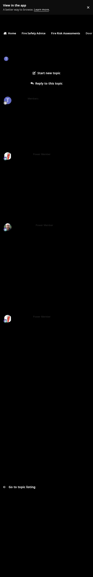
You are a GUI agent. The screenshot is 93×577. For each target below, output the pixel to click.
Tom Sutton (23, 225)
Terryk (15, 59)
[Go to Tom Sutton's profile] (7, 227)
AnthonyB (21, 154)
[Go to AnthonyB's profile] (7, 156)
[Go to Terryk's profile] (6, 59)
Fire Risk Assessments (50, 59)
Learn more (8, 7)
